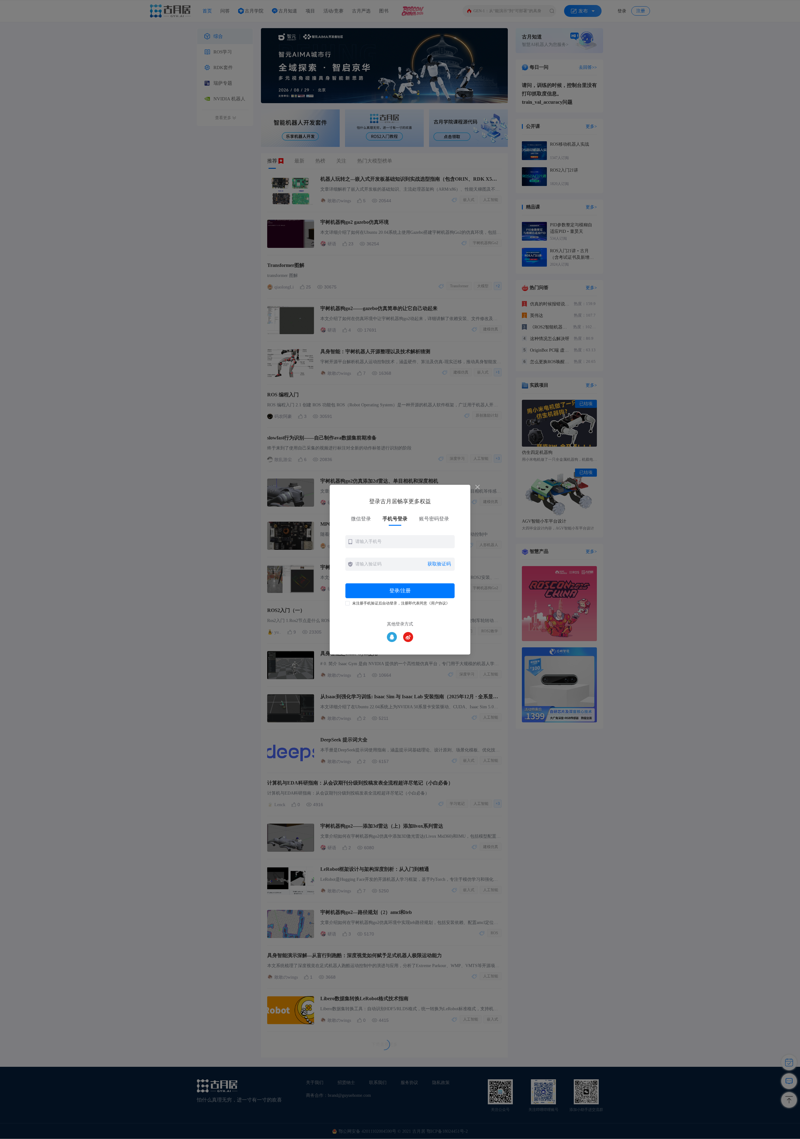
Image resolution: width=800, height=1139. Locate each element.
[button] (400, 541)
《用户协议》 (438, 603)
